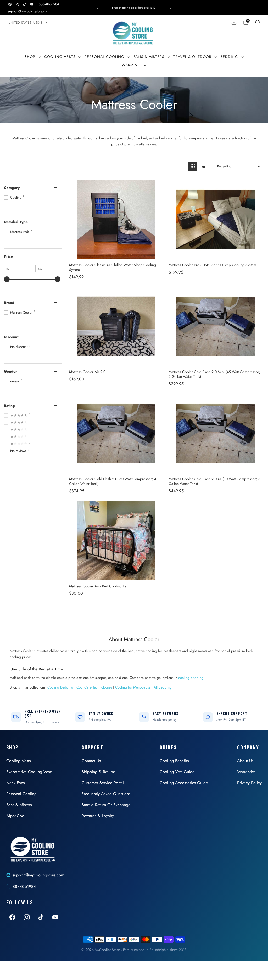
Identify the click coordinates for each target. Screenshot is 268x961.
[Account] (234, 22)
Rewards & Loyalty (98, 816)
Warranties (246, 772)
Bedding (229, 56)
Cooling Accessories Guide (184, 783)
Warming (131, 65)
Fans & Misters (148, 56)
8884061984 (24, 886)
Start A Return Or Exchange (106, 805)
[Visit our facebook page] (10, 4)
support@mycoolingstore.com (28, 11)
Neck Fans (15, 783)
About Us (245, 761)
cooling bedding (191, 677)
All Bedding (163, 687)
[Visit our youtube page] (32, 4)
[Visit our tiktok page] (24, 4)
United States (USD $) (26, 22)
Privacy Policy (249, 783)
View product (116, 253)
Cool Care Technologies (94, 687)
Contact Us (91, 761)
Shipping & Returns (98, 772)
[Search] (257, 22)
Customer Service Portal (103, 783)
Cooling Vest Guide (177, 772)
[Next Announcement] (170, 7)
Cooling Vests (60, 56)
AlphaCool (15, 816)
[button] (192, 166)
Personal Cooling (104, 56)
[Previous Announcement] (97, 7)
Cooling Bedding (60, 687)
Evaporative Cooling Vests (29, 772)
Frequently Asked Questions (106, 794)
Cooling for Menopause (132, 687)
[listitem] (134, 7)
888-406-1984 (49, 4)
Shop (30, 56)
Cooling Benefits (174, 761)
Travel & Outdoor (192, 56)
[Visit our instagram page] (17, 4)
